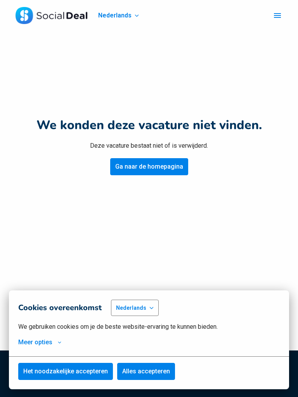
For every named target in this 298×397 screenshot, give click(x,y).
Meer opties (35, 342)
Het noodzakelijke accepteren (65, 371)
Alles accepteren (146, 371)
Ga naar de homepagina (149, 166)
